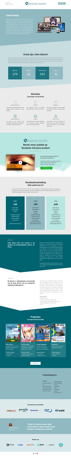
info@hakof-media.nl (58, 381)
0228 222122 (45, 388)
